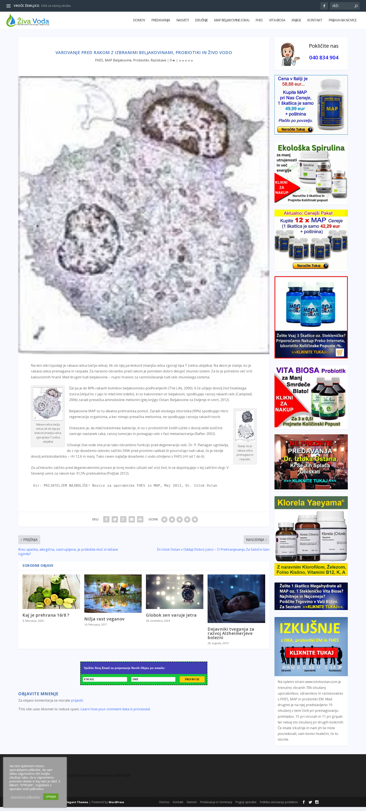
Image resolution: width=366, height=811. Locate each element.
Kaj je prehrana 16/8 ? (45, 615)
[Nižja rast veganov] (113, 593)
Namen (192, 802)
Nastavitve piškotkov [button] (25, 797)
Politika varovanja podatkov (279, 802)
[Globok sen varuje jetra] (174, 591)
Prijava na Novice (342, 20)
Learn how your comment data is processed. (115, 709)
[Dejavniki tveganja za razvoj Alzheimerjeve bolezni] (236, 598)
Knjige (296, 20)
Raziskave (158, 60)
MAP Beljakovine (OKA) (231, 20)
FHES (259, 20)
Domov (139, 20)
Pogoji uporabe (245, 802)
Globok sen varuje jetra (171, 615)
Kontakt (314, 20)
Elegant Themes (76, 802)
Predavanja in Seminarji (216, 802)
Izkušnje (201, 20)
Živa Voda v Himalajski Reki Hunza (64, 6)
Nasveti (182, 20)
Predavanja (160, 20)
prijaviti (77, 700)
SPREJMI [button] (51, 796)
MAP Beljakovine (118, 60)
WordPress (116, 802)
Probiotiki (141, 60)
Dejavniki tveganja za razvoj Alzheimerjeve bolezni (231, 633)
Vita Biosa (277, 20)
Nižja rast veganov (104, 619)
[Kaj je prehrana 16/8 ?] (51, 591)
